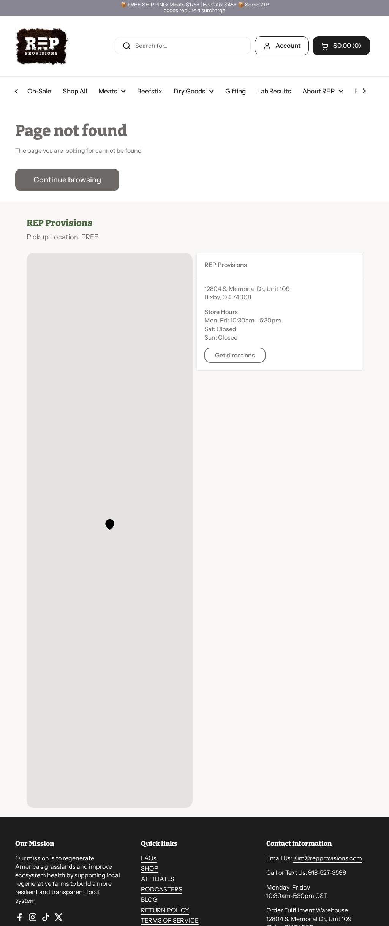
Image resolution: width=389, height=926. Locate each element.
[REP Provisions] (42, 46)
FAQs (149, 858)
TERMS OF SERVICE (170, 920)
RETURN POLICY (165, 910)
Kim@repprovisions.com (327, 858)
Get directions (235, 355)
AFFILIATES (157, 879)
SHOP (149, 868)
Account (288, 45)
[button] (110, 524)
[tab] (279, 265)
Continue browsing (67, 179)
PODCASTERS (161, 889)
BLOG (149, 899)
